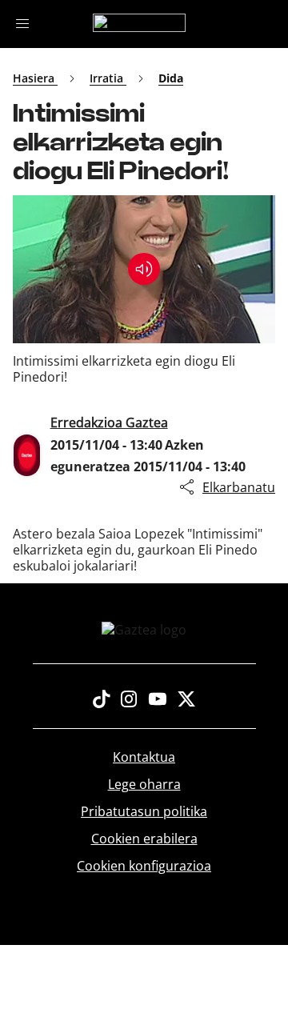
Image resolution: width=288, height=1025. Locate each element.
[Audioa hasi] (144, 269)
